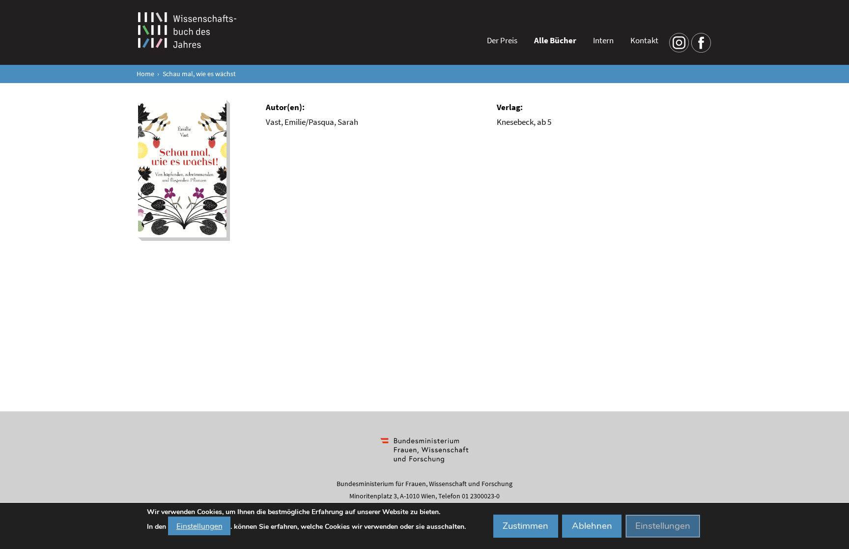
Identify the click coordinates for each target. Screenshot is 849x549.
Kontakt (644, 40)
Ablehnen (592, 526)
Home (145, 74)
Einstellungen (199, 525)
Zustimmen (525, 526)
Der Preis (502, 40)
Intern (603, 40)
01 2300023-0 (481, 495)
